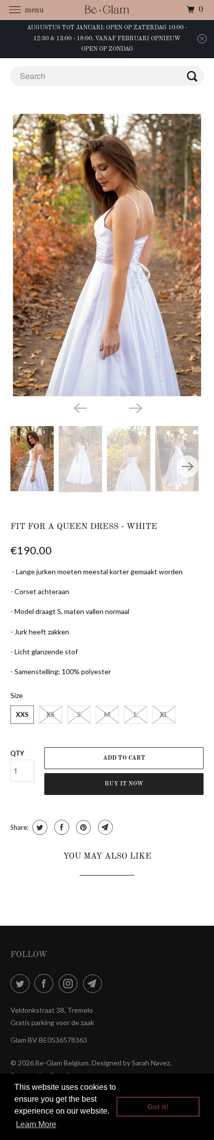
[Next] (135, 407)
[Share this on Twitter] (38, 827)
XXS (22, 714)
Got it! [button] (158, 1107)
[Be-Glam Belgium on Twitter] (21, 983)
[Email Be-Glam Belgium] (94, 983)
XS (50, 714)
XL (164, 714)
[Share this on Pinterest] (82, 827)
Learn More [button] (36, 1124)
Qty (17, 753)
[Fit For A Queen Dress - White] (107, 255)
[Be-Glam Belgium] (107, 9)
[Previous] (79, 407)
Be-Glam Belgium (62, 1062)
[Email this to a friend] (104, 827)
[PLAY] (107, 255)
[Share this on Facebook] (60, 827)
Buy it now (124, 784)
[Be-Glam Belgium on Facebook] (45, 983)
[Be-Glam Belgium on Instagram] (70, 983)
